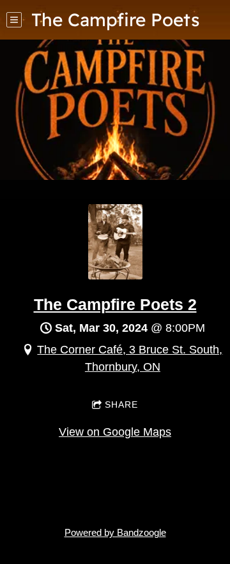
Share (121, 404)
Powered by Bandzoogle (115, 532)
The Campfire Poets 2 (115, 304)
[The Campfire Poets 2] (115, 275)
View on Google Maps (115, 432)
